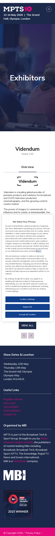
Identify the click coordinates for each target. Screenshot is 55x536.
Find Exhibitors (12, 410)
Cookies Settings (27, 299)
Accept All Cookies (27, 315)
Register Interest (13, 399)
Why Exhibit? (11, 406)
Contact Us (10, 414)
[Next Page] (31, 336)
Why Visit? (10, 403)
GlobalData (19, 461)
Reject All (27, 307)
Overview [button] (27, 167)
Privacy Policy (33, 532)
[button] (48, 9)
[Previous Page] (24, 336)
